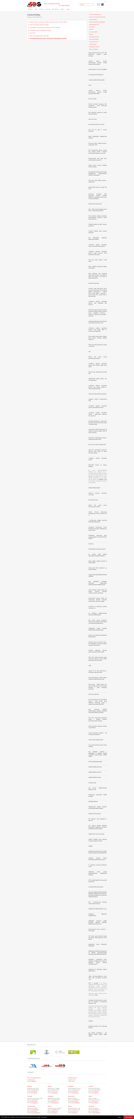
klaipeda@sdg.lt (75, 1092)
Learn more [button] (44, 1117)
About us (30, 9)
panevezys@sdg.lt (75, 1102)
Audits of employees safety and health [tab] (39, 24)
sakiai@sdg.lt (74, 1112)
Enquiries (48, 9)
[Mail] (98, 4)
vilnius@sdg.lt (54, 1092)
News (36, 9)
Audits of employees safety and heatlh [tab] (39, 35)
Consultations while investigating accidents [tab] (40, 30)
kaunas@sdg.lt (34, 1092)
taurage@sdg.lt (34, 1102)
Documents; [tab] (33, 33)
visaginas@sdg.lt (55, 1102)
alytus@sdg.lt (95, 1102)
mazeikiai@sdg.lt (96, 1112)
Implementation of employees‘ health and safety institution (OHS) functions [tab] (48, 22)
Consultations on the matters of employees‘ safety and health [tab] (45, 27)
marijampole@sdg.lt (35, 1112)
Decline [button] (119, 1117)
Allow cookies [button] (128, 1117)
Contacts (41, 9)
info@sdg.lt (33, 1081)
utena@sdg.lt (54, 1112)
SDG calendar (55, 9)
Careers (62, 9)
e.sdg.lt (68, 9)
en (104, 1)
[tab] (56, 38)
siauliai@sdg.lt (95, 1092)
